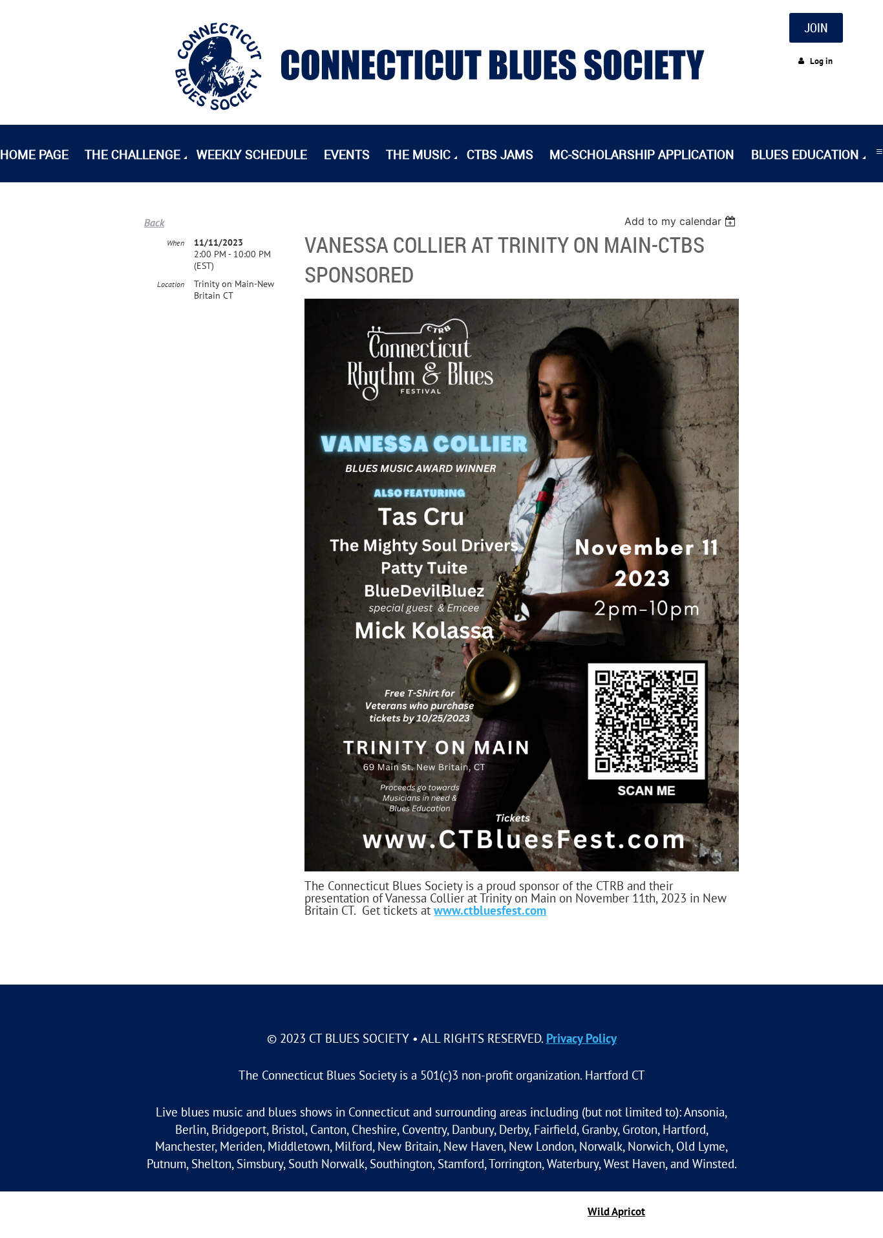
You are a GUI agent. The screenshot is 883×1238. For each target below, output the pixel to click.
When (175, 243)
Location (170, 284)
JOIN (816, 27)
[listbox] (681, 221)
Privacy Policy (581, 1038)
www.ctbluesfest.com (490, 910)
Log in (821, 61)
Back (154, 222)
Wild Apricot (616, 1211)
